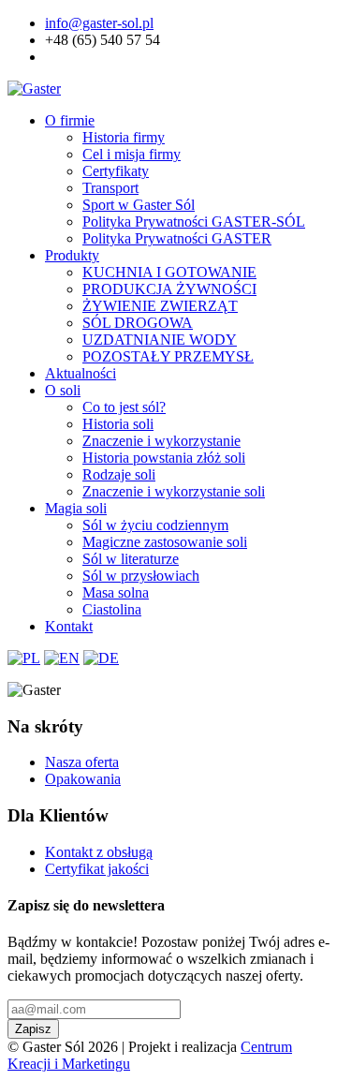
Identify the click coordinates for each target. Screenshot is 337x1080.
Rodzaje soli (118, 474)
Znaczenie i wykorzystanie (161, 441)
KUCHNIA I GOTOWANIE (169, 272)
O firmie (70, 120)
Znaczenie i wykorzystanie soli (173, 491)
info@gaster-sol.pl (99, 23)
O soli (63, 390)
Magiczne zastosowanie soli (164, 542)
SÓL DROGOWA (137, 323)
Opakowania (83, 779)
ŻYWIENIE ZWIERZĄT (160, 306)
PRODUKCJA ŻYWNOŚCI (169, 289)
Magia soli (76, 508)
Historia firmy (123, 137)
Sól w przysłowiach (140, 576)
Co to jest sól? (124, 407)
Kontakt (69, 626)
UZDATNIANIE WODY (159, 340)
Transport (110, 188)
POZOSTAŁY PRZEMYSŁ (168, 356)
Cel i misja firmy (131, 154)
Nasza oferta (82, 762)
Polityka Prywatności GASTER (176, 238)
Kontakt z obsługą (99, 852)
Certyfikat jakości (97, 869)
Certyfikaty (115, 171)
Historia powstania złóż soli (163, 458)
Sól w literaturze (130, 559)
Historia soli (118, 424)
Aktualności (80, 373)
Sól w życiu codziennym (155, 525)
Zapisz (33, 1029)
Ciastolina (111, 609)
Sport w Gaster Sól (138, 205)
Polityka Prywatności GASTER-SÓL (193, 221)
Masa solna (115, 592)
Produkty (72, 255)
